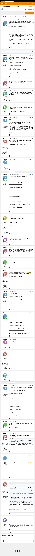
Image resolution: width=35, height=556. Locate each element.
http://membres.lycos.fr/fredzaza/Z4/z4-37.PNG (15, 299)
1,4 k (5, 145)
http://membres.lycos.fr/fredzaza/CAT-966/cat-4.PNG (16, 322)
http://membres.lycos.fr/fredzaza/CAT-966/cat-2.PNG (16, 320)
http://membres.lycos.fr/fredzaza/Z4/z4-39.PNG (15, 395)
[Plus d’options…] (33, 19)
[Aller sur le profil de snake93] (5, 83)
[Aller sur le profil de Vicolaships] (5, 375)
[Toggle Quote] (10, 438)
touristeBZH (5, 258)
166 (5, 266)
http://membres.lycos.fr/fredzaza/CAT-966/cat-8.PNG (16, 327)
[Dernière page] (21, 16)
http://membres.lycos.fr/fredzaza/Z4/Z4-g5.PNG (15, 407)
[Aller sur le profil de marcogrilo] (5, 218)
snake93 (4, 79)
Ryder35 (4, 138)
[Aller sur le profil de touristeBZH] (5, 262)
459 (5, 346)
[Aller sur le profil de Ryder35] (5, 141)
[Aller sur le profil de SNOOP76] (5, 342)
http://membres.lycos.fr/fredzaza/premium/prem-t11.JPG (17, 28)
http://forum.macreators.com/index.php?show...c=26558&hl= (17, 144)
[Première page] (1, 16)
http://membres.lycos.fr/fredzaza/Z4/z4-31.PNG (15, 184)
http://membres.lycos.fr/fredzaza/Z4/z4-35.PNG (15, 296)
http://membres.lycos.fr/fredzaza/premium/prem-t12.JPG (17, 29)
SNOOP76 (5, 339)
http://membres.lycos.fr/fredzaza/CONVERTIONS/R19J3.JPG (17, 65)
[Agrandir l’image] (11, 21)
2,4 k (5, 379)
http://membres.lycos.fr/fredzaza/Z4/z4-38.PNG (15, 393)
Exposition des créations (14, 9)
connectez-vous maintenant (28, 536)
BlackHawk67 (4, 236)
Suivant (19, 16)
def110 (5, 517)
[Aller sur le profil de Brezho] (5, 93)
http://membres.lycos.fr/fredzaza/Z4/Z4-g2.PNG (15, 201)
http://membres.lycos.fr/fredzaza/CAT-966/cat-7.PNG (16, 325)
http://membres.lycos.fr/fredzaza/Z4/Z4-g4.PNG (15, 406)
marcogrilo (5, 215)
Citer (11, 47)
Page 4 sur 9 (24, 16)
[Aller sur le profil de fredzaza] (2, 9)
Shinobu (4, 103)
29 (5, 524)
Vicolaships (5, 371)
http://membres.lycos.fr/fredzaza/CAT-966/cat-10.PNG (16, 330)
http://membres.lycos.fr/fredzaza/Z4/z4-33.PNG (15, 187)
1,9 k (5, 111)
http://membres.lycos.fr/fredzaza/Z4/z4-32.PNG (15, 185)
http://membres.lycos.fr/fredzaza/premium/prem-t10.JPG (17, 26)
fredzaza (6, 8)
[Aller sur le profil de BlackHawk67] (5, 240)
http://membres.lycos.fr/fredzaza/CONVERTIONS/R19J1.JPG (17, 62)
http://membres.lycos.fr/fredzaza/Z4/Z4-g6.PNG (15, 409)
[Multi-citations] (9, 47)
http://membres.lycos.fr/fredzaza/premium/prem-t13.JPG (17, 31)
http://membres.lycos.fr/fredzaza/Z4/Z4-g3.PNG (15, 404)
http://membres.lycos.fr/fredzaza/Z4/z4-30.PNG (15, 182)
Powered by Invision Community (17, 554)
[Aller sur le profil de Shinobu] (5, 107)
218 (5, 244)
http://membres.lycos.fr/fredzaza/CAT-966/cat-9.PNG (16, 328)
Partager (25, 9)
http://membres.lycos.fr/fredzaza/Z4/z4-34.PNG (15, 188)
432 (5, 27)
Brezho (5, 90)
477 (5, 222)
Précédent (4, 16)
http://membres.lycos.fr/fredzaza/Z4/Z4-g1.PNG (15, 199)
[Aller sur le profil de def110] (5, 520)
